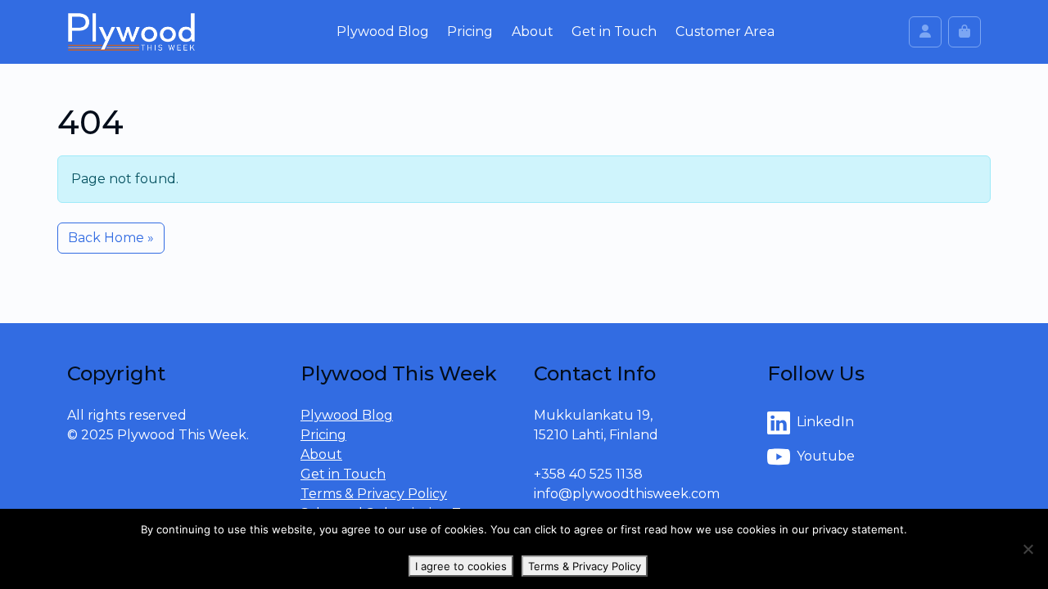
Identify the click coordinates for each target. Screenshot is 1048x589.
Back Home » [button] (111, 237)
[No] (1027, 549)
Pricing (470, 31)
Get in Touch (614, 31)
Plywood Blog (383, 31)
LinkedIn (825, 421)
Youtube (826, 456)
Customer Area (725, 31)
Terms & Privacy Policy (373, 493)
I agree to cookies (461, 566)
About (532, 31)
